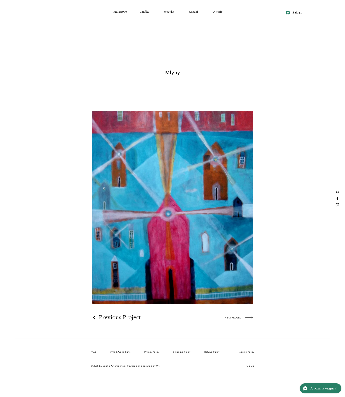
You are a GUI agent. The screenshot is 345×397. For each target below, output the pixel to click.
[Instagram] (337, 205)
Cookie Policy (247, 351)
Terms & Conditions (120, 351)
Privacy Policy (152, 351)
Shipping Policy (182, 351)
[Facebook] (337, 199)
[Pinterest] (337, 192)
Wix (158, 365)
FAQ (94, 351)
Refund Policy (212, 351)
